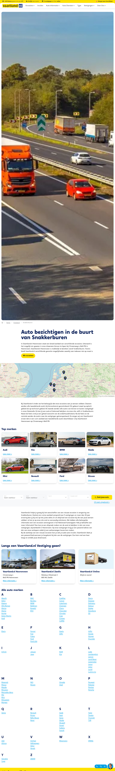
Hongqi (91, 636)
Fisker (32, 636)
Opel (61, 685)
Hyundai (91, 639)
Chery (61, 608)
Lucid (90, 669)
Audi (3, 618)
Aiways (4, 603)
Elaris (3, 631)
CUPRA (61, 621)
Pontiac (91, 687)
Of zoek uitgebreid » (102, 502)
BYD (31, 611)
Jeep (32, 654)
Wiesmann (63, 741)
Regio (8, 322)
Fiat (31, 634)
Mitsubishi (5, 700)
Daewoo (91, 601)
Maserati (4, 682)
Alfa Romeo (5, 606)
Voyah (32, 748)
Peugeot (91, 682)
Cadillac (62, 598)
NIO (31, 682)
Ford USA (33, 641)
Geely (61, 631)
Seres (61, 718)
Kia (60, 654)
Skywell (62, 723)
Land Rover (92, 659)
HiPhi (90, 631)
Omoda (62, 682)
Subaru (62, 728)
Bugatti (33, 608)
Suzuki (61, 730)
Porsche (91, 690)
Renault (33, 713)
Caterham (63, 603)
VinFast (33, 741)
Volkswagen (34, 743)
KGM (61, 652)
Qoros (3, 713)
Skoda (61, 720)
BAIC (32, 598)
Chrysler (62, 613)
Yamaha (4, 759)
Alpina (3, 608)
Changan (62, 606)
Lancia (90, 657)
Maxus (3, 685)
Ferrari (32, 631)
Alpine (3, 611)
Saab (61, 713)
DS (89, 613)
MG (2, 695)
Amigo (3, 613)
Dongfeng (92, 611)
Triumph (91, 718)
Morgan (4, 702)
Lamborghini (93, 654)
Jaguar (33, 652)
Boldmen (33, 606)
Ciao (61, 616)
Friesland (16, 322)
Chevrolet (63, 611)
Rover (32, 720)
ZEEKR (32, 759)
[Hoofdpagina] (2, 322)
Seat (61, 715)
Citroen (62, 618)
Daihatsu (91, 603)
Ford (32, 639)
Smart (61, 725)
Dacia (90, 598)
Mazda (4, 687)
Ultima (4, 743)
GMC (61, 634)
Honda (90, 634)
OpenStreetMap (103, 396)
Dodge (90, 608)
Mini (3, 697)
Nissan (32, 685)
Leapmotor (92, 662)
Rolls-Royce (34, 718)
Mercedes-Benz (7, 692)
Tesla (90, 713)
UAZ (2, 741)
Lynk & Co (92, 672)
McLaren (4, 690)
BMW (32, 603)
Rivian (32, 715)
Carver (61, 601)
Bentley (33, 601)
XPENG (90, 741)
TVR (89, 720)
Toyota (90, 715)
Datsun (91, 606)
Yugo (3, 761)
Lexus (90, 664)
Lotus (90, 667)
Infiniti (3, 652)
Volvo (32, 746)
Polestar (91, 685)
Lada (90, 652)
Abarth (4, 598)
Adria (3, 601)
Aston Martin (6, 616)
